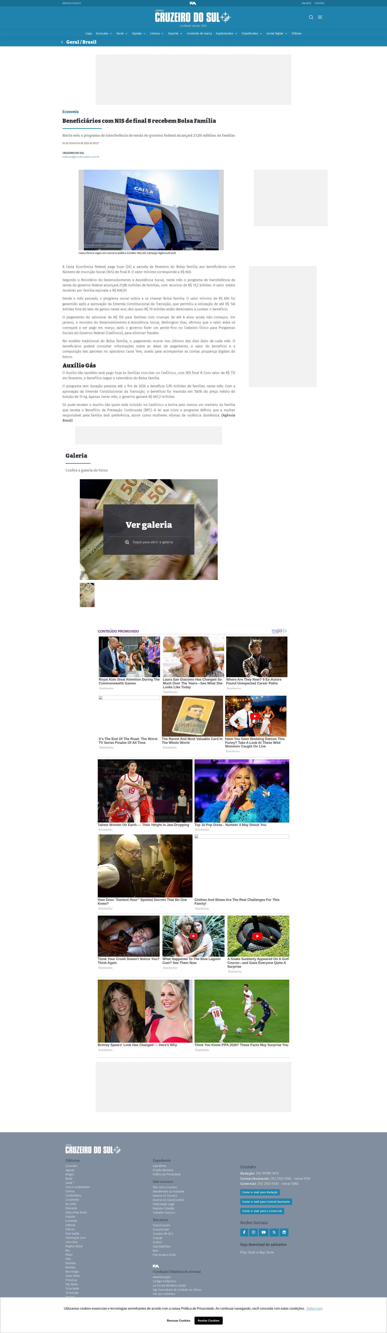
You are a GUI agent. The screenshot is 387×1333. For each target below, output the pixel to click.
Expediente (159, 1166)
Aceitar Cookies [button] (209, 1320)
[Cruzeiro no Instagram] (253, 1232)
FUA (156, 1266)
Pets (68, 1259)
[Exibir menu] (320, 17)
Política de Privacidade (167, 1174)
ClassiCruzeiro (161, 1225)
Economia (71, 1221)
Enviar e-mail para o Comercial (262, 1211)
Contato (320, 3)
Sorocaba (102, 33)
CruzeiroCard (161, 1229)
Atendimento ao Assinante (168, 1191)
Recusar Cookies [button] (178, 1320)
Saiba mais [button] (314, 1308)
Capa (89, 33)
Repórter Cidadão (163, 1208)
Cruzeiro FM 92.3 (163, 1234)
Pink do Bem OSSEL (165, 1255)
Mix (68, 1250)
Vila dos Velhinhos (164, 1294)
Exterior (70, 1229)
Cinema (70, 1191)
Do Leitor (71, 1204)
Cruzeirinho (72, 1200)
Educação (71, 1208)
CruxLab (157, 1238)
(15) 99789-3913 (267, 1173)
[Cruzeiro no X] (274, 1232)
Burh (155, 1250)
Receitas (71, 1263)
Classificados (250, 33)
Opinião (137, 33)
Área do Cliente (71, 3)
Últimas (296, 33)
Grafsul (157, 1242)
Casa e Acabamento (78, 1187)
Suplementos (224, 33)
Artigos (70, 1174)
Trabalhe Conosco (164, 1212)
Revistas (71, 1267)
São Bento (72, 1284)
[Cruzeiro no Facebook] (244, 1232)
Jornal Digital (275, 33)
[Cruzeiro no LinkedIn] (284, 1232)
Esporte (173, 33)
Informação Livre (76, 1238)
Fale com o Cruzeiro (165, 1187)
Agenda (70, 1170)
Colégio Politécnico (164, 1281)
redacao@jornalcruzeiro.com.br (80, 156)
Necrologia (72, 1271)
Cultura (155, 33)
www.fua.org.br (162, 1277)
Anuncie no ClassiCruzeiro (168, 1200)
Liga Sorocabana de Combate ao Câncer (177, 1290)
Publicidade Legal (163, 1204)
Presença (71, 1280)
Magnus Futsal (74, 1246)
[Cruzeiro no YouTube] (263, 1232)
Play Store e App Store (257, 1252)
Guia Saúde (72, 1233)
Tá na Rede (72, 1288)
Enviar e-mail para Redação (260, 1192)
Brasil (69, 1178)
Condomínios (73, 1195)
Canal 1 (70, 1183)
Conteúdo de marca (199, 33)
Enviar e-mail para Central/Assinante (266, 1202)
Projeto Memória (163, 1170)
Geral (120, 33)
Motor (69, 1254)
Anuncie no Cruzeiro (165, 1195)
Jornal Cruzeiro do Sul (193, 17)
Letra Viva (71, 1242)
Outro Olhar (73, 1276)
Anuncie (306, 3)
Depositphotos (162, 1246)
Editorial (70, 1225)
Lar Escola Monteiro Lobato (169, 1285)
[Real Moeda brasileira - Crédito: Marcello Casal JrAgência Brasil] (87, 595)
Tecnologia (72, 1293)
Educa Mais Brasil (76, 1212)
